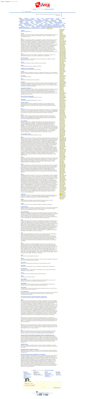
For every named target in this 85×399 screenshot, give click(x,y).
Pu (64, 164)
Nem (62, 135)
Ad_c (61, 39)
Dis (63, 94)
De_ (64, 81)
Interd (61, 119)
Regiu (64, 171)
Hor (60, 113)
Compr (61, 65)
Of (60, 142)
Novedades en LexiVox (49, 374)
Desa (61, 91)
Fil (65, 106)
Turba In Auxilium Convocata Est (41, 20)
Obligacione (64, 139)
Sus (65, 187)
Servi (61, 181)
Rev (60, 177)
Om (62, 142)
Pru (62, 164)
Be (62, 52)
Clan (60, 61)
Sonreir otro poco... (56, 387)
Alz (61, 45)
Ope (64, 142)
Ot (60, 145)
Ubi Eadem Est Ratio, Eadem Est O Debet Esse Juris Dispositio (42, 28)
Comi (61, 64)
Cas (60, 58)
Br (64, 54)
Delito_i (64, 83)
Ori (64, 143)
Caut (65, 58)
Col (60, 62)
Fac (64, 104)
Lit (60, 127)
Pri (62, 159)
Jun (62, 122)
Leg (63, 123)
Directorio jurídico (27, 374)
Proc (60, 161)
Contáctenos (47, 375)
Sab (64, 177)
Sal (60, 178)
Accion (61, 32)
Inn (61, 117)
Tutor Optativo (56, 24)
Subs (63, 185)
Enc (63, 98)
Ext (62, 104)
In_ (62, 114)
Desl (60, 93)
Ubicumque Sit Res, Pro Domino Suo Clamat (51, 27)
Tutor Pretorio (23, 287)
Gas (62, 109)
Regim (61, 171)
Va (63, 195)
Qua (60, 165)
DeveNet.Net (42, 393)
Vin (64, 197)
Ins (65, 117)
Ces (62, 59)
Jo (64, 120)
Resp (63, 175)
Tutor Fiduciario (27, 24)
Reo (64, 172)
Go (64, 109)
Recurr (63, 168)
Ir (61, 120)
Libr (62, 126)
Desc (63, 91)
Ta (60, 188)
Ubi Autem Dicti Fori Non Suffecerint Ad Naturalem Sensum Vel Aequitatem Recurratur (37, 335)
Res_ (61, 175)
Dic (60, 94)
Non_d (63, 136)
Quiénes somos (48, 373)
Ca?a (64, 55)
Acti (62, 36)
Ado (63, 41)
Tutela (60, 21)
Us (60, 195)
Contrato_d (62, 72)
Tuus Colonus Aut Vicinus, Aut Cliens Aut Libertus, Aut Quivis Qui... (50, 25)
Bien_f (61, 54)
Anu (64, 46)
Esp (60, 101)
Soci (60, 184)
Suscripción (58, 373)
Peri (65, 151)
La (62, 123)
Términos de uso (48, 376)
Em (61, 98)
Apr (62, 48)
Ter (65, 188)
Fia (63, 106)
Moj (64, 132)
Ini (60, 117)
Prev (60, 159)
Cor (65, 75)
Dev (65, 93)
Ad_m (61, 41)
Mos (60, 133)
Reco (61, 168)
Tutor (32, 23)
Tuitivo (63, 18)
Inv (60, 120)
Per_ (62, 151)
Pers (60, 152)
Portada (2, 1)
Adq (65, 41)
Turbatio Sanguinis (24, 102)
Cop (63, 75)
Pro (64, 159)
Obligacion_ (62, 140)
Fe (61, 106)
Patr (63, 149)
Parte (61, 148)
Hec (63, 110)
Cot (60, 77)
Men (60, 132)
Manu (63, 129)
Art (61, 49)
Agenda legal (26, 373)
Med (64, 130)
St (64, 184)
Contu (61, 75)
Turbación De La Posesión (26, 20)
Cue (63, 77)
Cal (62, 55)
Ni (64, 135)
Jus (60, 123)
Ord (62, 143)
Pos (64, 155)
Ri (62, 177)
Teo (63, 188)
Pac (62, 145)
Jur (63, 122)
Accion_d (61, 33)
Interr (63, 119)
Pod (64, 153)
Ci (64, 59)
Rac (60, 166)
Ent (62, 100)
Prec (62, 156)
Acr (60, 36)
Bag (64, 51)
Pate (60, 149)
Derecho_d (62, 87)
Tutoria (35, 24)
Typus (22, 26)
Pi (64, 152)
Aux (62, 51)
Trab (63, 191)
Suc (60, 187)
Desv (63, 93)
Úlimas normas (27, 377)
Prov (60, 164)
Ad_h (63, 39)
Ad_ (60, 42)
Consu (61, 71)
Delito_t (61, 84)
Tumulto (39, 19)
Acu (63, 38)
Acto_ (65, 36)
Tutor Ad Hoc (58, 23)
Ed (63, 97)
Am (63, 45)
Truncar (32, 18)
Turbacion (57, 19)
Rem (62, 172)
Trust (38, 18)
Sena (63, 179)
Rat (62, 166)
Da (64, 78)
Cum (60, 78)
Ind (62, 116)
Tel (61, 188)
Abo (63, 29)
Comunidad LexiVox (27, 373)
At (65, 49)
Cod (65, 61)
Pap (62, 146)
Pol (60, 155)
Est (62, 101)
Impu (61, 114)
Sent (65, 179)
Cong (63, 68)
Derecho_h (62, 88)
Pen (60, 151)
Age (64, 42)
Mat (62, 130)
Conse (61, 70)
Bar (60, 52)
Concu (61, 67)
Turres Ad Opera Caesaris (50, 21)
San (62, 178)
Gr (60, 110)
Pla (60, 153)
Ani (60, 46)
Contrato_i (61, 74)
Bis (63, 54)
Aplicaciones (7, 1)
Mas (60, 130)
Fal (60, 106)
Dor (60, 97)
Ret (65, 175)
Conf (60, 68)
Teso (60, 190)
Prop (63, 162)
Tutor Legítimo (47, 24)
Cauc (63, 58)
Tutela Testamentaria (24, 23)
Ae (62, 42)
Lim (64, 126)
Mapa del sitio (58, 374)
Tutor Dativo (23, 265)
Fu (64, 107)
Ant (62, 46)
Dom (64, 96)
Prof (63, 161)
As (63, 49)
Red (63, 169)
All (60, 45)
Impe (64, 113)
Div (60, 96)
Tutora (51, 23)
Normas (34, 9)
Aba (61, 29)
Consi (64, 70)
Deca (61, 80)
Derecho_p (62, 90)
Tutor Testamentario (29, 25)
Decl (63, 80)
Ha (61, 110)
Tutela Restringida (58, 22)
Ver (60, 197)
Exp (60, 104)
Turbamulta (53, 20)
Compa (63, 64)
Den (64, 84)
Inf (65, 116)
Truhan (20, 18)
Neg (60, 135)
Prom (61, 162)
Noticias (25, 375)
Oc (65, 140)
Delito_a (61, 83)
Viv (60, 198)
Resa (63, 174)
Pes (62, 152)
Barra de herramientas (49, 9)
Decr (60, 81)
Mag (63, 127)
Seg (60, 179)
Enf (60, 100)
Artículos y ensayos (27, 376)
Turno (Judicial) (39, 21)
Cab (60, 55)
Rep (60, 174)
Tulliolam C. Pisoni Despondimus (27, 19)
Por (62, 155)
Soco (63, 184)
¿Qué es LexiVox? (48, 373)
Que (62, 165)
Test (63, 190)
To (61, 191)
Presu (63, 158)
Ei (65, 97)
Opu (60, 143)
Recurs (61, 169)
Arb (64, 48)
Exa (60, 103)
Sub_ (61, 185)
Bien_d (64, 52)
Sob (64, 182)
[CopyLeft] (37, 392)
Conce (64, 65)
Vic (62, 197)
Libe (60, 126)
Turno (27, 21)
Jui (60, 122)
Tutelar (44, 22)
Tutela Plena (38, 22)
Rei (60, 172)
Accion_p (61, 35)
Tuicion (57, 18)
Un (63, 194)
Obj (60, 139)
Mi (62, 132)
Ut (61, 195)
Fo (61, 107)
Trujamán (26, 18)
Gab (60, 109)
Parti (63, 148)
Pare (65, 146)
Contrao (64, 71)
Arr (60, 49)
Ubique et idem (49, 28)
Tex (65, 190)
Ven (65, 195)
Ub (62, 194)
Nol (60, 136)
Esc (65, 100)
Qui (64, 165)
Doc (62, 96)
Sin (62, 182)
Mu (62, 133)
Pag (60, 146)
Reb (64, 166)
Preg (65, 156)
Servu (63, 181)
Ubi (33, 26)
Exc (62, 103)
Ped (65, 149)
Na (64, 133)
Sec (64, 178)
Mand (61, 129)
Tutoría (40, 24)
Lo (61, 127)
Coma (63, 62)
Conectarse (58, 373)
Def (62, 81)
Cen (60, 59)
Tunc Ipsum (45, 19)
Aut (60, 51)
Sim (60, 182)
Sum (62, 187)
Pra (60, 156)
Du (62, 97)
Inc (64, 114)
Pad (64, 145)
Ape (60, 48)
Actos (61, 38)
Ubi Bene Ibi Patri (35, 27)
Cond (64, 67)
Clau (63, 61)
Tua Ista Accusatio (50, 18)
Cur (62, 78)
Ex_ (64, 103)
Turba (51, 19)
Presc (61, 158)
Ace (64, 35)
